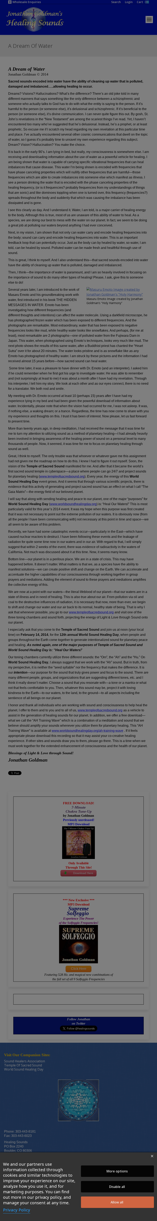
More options (117, 1171)
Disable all (117, 1186)
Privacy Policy (16, 1210)
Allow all (117, 1202)
